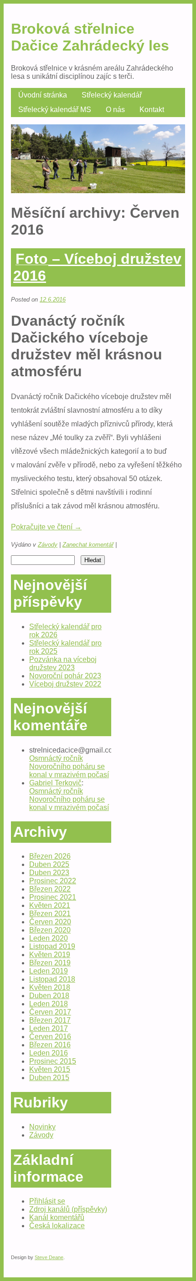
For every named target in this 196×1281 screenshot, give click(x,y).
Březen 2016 (50, 1045)
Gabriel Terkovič (55, 783)
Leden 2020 (48, 938)
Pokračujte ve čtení (46, 527)
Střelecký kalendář (112, 95)
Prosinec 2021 (52, 897)
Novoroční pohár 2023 (65, 676)
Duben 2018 (49, 995)
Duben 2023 (49, 872)
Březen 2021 (50, 913)
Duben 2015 (49, 1077)
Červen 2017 (50, 1012)
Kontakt (151, 109)
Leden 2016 (48, 1053)
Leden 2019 (48, 971)
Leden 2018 (48, 1004)
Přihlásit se (47, 1201)
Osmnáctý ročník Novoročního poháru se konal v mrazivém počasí (69, 766)
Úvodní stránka (42, 95)
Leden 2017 (48, 1028)
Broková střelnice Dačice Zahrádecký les (90, 37)
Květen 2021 (49, 905)
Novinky (42, 1127)
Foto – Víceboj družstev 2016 (97, 267)
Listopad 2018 (52, 979)
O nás (115, 109)
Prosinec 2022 (52, 881)
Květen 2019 (49, 954)
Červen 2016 (50, 1036)
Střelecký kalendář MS (54, 109)
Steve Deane (49, 1257)
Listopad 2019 (52, 946)
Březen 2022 (50, 889)
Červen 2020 (50, 922)
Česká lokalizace (57, 1226)
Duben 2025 (49, 864)
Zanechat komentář (87, 544)
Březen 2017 (50, 1020)
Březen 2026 (50, 856)
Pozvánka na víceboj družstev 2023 (63, 663)
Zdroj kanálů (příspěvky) (68, 1209)
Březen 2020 (50, 930)
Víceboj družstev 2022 (65, 684)
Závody (47, 544)
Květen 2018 (49, 987)
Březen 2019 (50, 963)
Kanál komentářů (56, 1217)
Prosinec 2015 (52, 1061)
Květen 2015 (49, 1069)
